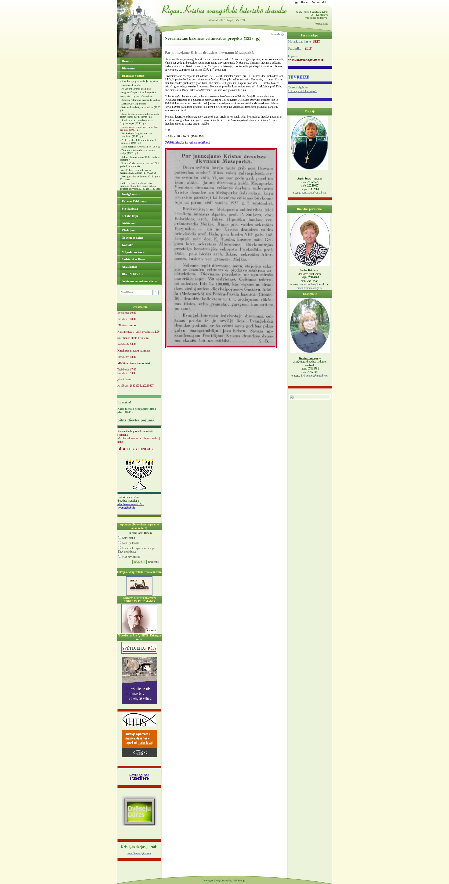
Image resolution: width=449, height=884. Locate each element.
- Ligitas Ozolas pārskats (133, 103)
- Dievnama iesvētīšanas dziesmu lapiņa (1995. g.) (137, 152)
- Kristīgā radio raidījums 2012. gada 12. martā (140, 178)
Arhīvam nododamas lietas (139, 281)
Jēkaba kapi (129, 216)
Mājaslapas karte (133, 252)
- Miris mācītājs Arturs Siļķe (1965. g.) (140, 146)
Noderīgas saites (132, 237)
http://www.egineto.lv (139, 853)
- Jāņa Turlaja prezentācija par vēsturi (140, 81)
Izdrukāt (276, 34)
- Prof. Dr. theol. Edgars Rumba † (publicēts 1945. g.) (138, 141)
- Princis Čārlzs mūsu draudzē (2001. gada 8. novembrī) (140, 165)
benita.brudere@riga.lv (309, 288)
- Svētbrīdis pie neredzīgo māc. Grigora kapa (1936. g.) (136, 122)
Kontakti (127, 245)
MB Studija (239, 880)
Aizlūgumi (128, 223)
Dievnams (128, 68)
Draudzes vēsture (133, 75)
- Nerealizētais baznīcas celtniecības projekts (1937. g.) (139, 128)
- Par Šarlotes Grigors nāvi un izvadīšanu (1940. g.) (136, 135)
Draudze (127, 61)
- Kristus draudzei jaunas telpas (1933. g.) (140, 108)
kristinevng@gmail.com (314, 375)
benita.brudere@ (309, 284)
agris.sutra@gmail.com (314, 192)
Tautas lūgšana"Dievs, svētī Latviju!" (302, 89)
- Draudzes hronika (130, 84)
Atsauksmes (129, 266)
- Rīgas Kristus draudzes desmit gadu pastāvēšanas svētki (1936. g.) (139, 115)
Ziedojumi (128, 230)
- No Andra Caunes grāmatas (135, 88)
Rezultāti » (154, 562)
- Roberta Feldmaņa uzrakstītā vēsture (140, 99)
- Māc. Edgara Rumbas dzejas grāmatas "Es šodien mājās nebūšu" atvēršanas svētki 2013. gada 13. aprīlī (140, 186)
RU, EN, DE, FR (132, 274)
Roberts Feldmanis (134, 201)
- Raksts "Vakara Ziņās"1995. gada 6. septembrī (140, 158)
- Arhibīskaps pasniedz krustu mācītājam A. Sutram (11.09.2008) (138, 171)
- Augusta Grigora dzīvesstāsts (136, 96)
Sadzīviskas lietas (133, 259)
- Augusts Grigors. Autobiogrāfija (138, 92)
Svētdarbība (129, 208)
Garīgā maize (130, 194)
